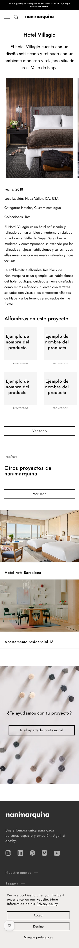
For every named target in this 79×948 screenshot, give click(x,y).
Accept (38, 915)
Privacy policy (47, 903)
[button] (9, 17)
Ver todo (39, 430)
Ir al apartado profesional (41, 730)
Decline (38, 926)
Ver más (39, 493)
